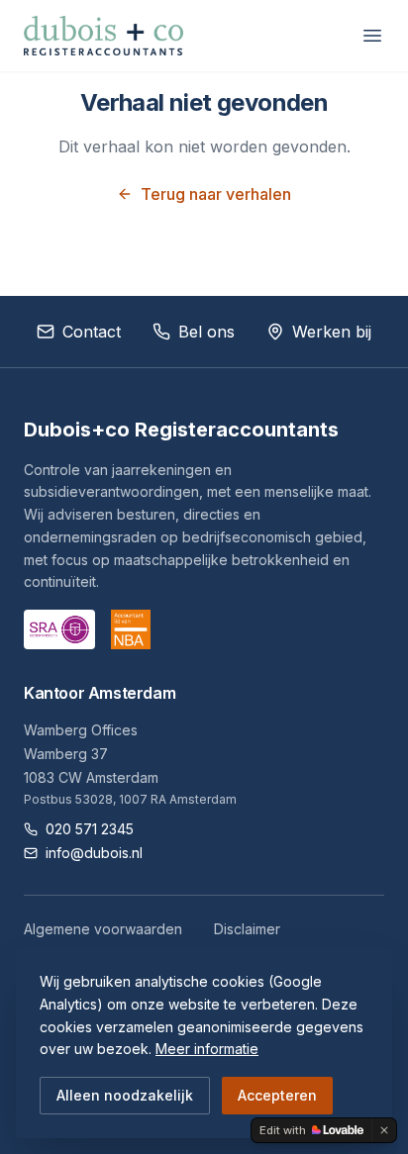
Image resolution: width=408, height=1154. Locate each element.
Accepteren (277, 1095)
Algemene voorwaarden (103, 928)
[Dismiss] (384, 1130)
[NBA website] (131, 629)
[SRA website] (59, 629)
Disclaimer (247, 928)
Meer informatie (206, 1048)
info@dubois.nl (94, 852)
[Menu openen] (372, 36)
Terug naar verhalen (216, 194)
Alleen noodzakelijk (124, 1095)
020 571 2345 (90, 828)
